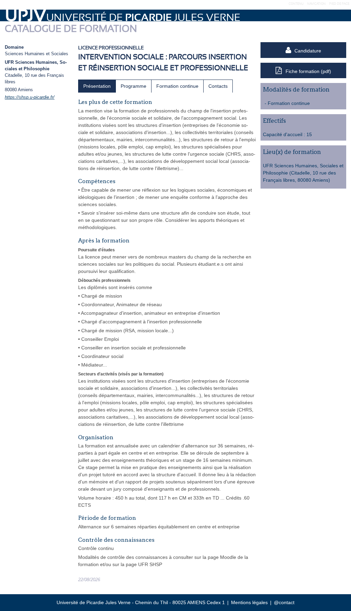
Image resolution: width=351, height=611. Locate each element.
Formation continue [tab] (177, 86)
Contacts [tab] (218, 86)
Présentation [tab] (97, 86)
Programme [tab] (133, 86)
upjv (25, 16)
